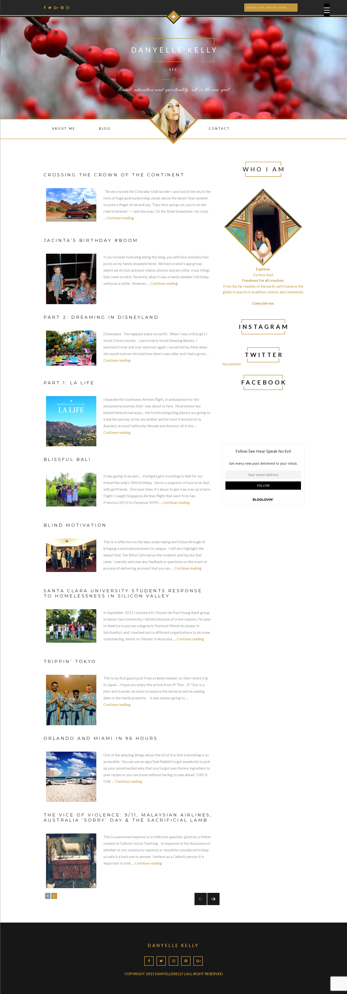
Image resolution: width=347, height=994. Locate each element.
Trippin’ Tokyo (70, 661)
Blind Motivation (75, 525)
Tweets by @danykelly (231, 364)
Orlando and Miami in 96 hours (101, 738)
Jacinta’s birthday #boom (91, 240)
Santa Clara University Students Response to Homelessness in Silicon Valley (123, 593)
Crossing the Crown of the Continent (114, 175)
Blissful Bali (67, 459)
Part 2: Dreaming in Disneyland (101, 317)
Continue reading (120, 218)
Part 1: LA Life (69, 382)
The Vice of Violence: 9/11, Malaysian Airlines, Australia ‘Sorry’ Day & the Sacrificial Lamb (128, 817)
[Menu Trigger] (327, 10)
